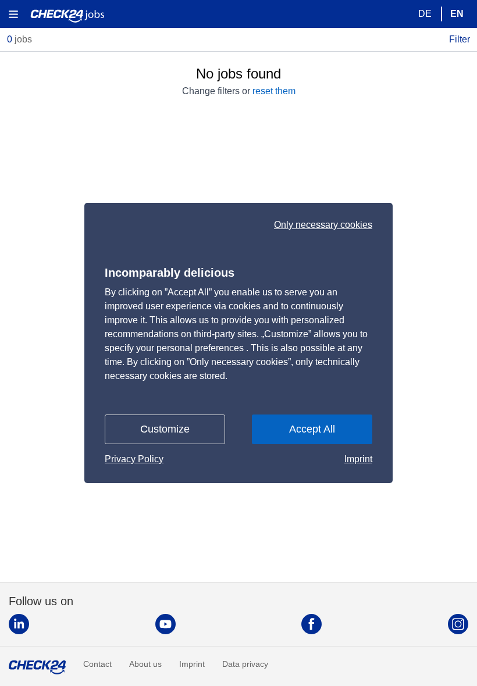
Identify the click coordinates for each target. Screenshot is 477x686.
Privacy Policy (134, 459)
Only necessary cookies (323, 225)
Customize (165, 429)
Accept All (312, 429)
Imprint (358, 459)
